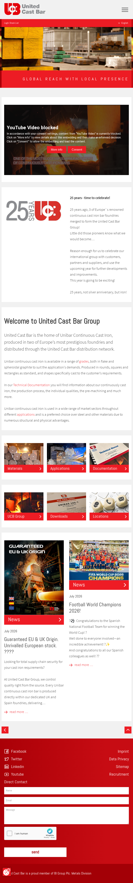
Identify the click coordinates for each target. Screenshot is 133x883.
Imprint (123, 751)
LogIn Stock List (11, 23)
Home (8, 2)
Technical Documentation (31, 385)
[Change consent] (7, 872)
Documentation (105, 468)
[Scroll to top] (128, 730)
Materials (15, 468)
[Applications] (66, 457)
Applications (60, 468)
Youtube (17, 774)
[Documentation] (109, 457)
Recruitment (119, 774)
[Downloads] (66, 506)
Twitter (16, 759)
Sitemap (122, 767)
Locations (100, 516)
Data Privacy (119, 759)
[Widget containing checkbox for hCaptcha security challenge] (30, 833)
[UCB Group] (23, 506)
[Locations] (109, 506)
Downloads (59, 516)
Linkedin (17, 767)
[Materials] (23, 457)
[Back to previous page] (5, 730)
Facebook (18, 751)
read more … (18, 712)
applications (26, 414)
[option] (66, 48)
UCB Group (16, 516)
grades (84, 361)
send (35, 852)
